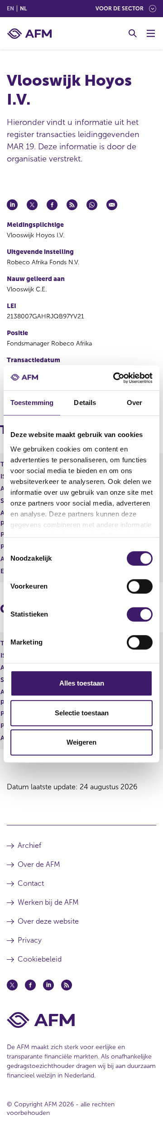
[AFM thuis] (29, 33)
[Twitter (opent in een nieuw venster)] (12, 985)
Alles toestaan (81, 683)
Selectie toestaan (82, 713)
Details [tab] (85, 402)
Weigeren (81, 742)
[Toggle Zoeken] (132, 33)
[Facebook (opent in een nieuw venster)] (30, 985)
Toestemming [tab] (31, 402)
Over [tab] (134, 402)
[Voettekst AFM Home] (81, 1020)
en (10, 8)
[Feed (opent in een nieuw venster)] (66, 985)
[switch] (140, 586)
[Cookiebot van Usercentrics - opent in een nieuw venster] (115, 378)
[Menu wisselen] (150, 33)
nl (23, 8)
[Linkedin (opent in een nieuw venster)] (48, 985)
